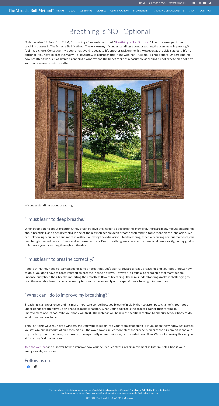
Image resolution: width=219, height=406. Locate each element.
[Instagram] (199, 3)
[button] (210, 3)
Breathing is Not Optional (132, 42)
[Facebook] (194, 3)
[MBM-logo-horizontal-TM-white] (30, 10)
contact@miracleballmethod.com (142, 393)
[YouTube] (204, 3)
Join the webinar (36, 347)
